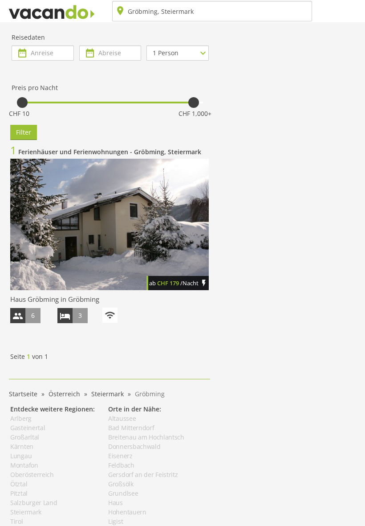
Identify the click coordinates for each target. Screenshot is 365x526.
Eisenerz (120, 456)
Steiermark (25, 512)
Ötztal (18, 484)
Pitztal (19, 493)
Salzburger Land (33, 502)
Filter (23, 132)
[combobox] (212, 11)
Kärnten (21, 446)
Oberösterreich (32, 474)
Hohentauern (127, 512)
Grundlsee (123, 493)
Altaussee (122, 418)
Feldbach (121, 465)
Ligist (115, 521)
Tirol (16, 521)
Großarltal (24, 437)
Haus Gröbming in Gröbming (54, 299)
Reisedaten (28, 37)
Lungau (21, 456)
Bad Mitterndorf (131, 427)
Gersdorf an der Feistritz (143, 474)
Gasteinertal (27, 427)
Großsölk (121, 484)
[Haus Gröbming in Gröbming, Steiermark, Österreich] (109, 224)
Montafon (24, 465)
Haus (115, 502)
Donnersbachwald (134, 446)
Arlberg (21, 418)
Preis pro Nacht (35, 87)
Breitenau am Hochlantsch (146, 437)
